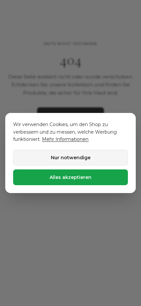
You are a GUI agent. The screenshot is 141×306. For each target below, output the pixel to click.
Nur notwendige (71, 158)
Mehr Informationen (65, 139)
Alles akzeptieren (70, 177)
